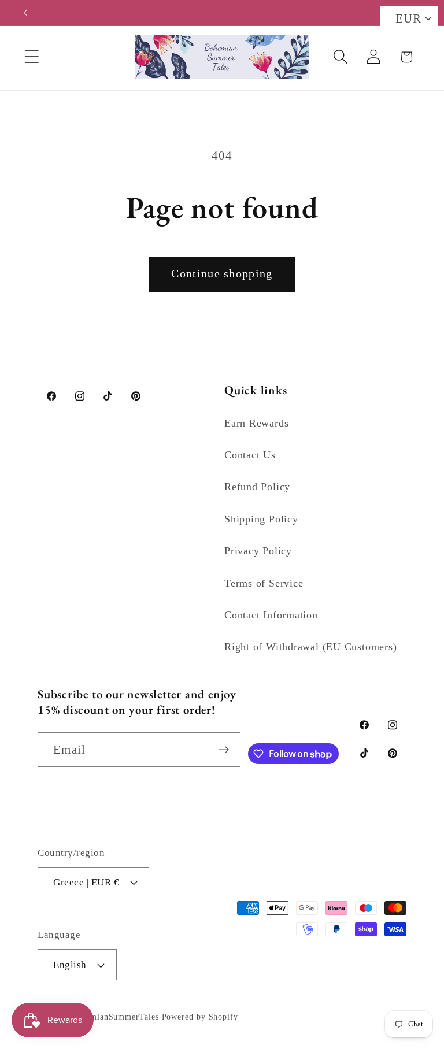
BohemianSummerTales (114, 1016)
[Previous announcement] (25, 12)
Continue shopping (221, 274)
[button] (31, 56)
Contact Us (250, 455)
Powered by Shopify (200, 1016)
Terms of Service (263, 583)
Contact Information (271, 615)
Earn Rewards (256, 423)
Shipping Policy (261, 519)
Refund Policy (257, 486)
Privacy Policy (258, 551)
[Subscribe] (223, 750)
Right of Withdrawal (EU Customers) (310, 647)
